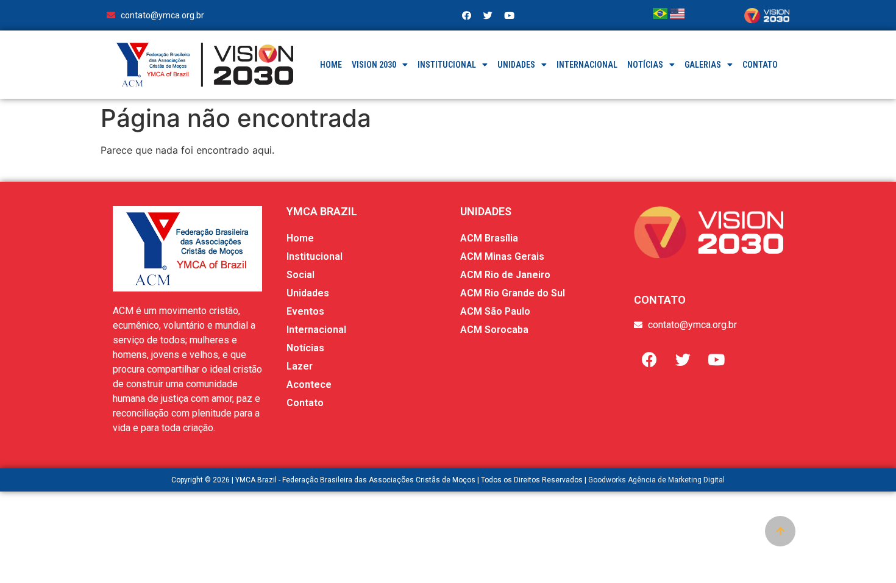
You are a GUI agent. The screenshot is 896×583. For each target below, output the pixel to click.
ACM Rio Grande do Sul (512, 293)
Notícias (645, 65)
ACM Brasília (489, 238)
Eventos (305, 311)
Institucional (447, 65)
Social (300, 275)
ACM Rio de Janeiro (505, 275)
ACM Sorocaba (494, 329)
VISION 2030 (374, 65)
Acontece (309, 384)
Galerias (702, 65)
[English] (677, 15)
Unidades (516, 65)
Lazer (299, 366)
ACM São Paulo (495, 311)
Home (331, 65)
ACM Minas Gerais (502, 256)
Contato (760, 65)
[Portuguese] (661, 15)
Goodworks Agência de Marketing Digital (656, 480)
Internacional (586, 65)
